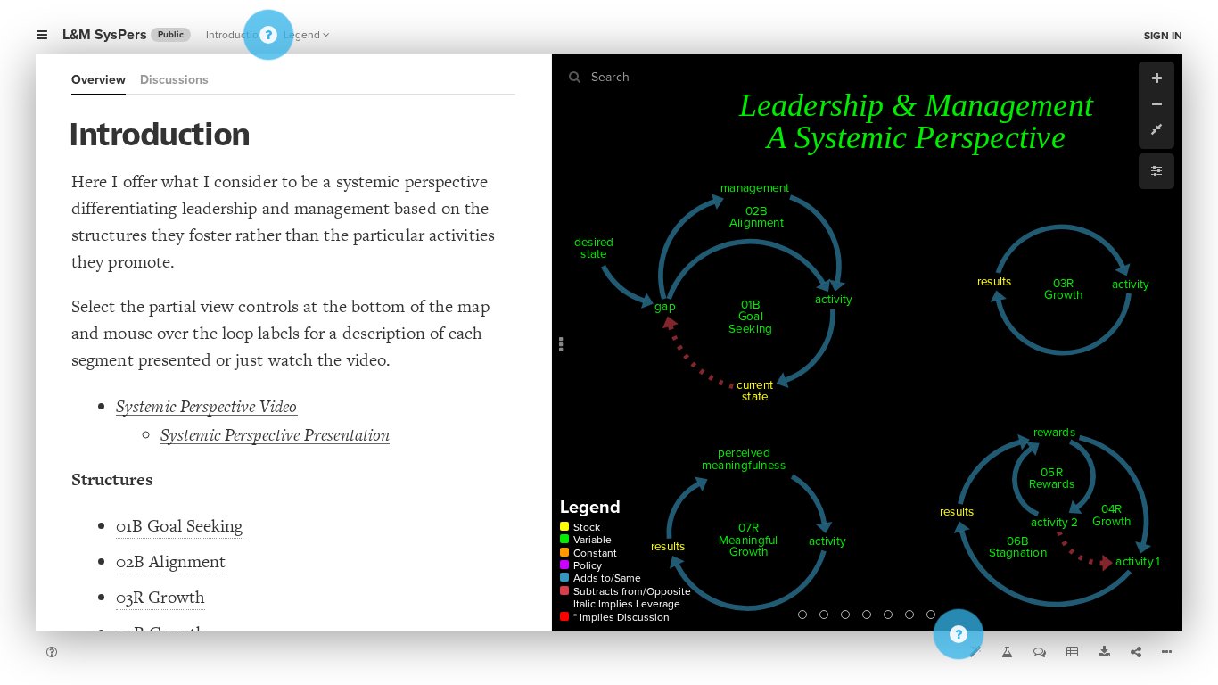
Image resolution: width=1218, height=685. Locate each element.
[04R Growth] (867, 614)
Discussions (174, 79)
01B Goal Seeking (179, 526)
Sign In (1163, 35)
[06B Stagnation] (909, 614)
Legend (302, 35)
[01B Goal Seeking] (802, 614)
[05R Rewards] (888, 614)
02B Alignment (171, 561)
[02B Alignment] (824, 614)
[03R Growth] (845, 614)
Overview (98, 79)
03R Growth (160, 597)
